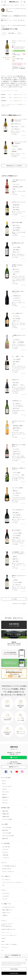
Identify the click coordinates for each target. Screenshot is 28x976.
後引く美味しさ (16, 512)
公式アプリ (16, 766)
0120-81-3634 (10, 923)
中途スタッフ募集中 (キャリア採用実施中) (9, 944)
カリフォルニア (21, 47)
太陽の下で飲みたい (17, 428)
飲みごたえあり (15, 126)
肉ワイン (22, 384)
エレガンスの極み (16, 247)
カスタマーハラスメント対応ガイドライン (9, 935)
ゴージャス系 (15, 316)
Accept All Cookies (14, 973)
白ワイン (17, 5)
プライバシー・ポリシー (5, 932)
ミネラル (4, 33)
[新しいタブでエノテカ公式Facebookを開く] (6, 772)
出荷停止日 (8, 926)
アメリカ (22, 5)
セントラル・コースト (19, 48)
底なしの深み (15, 382)
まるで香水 (15, 580)
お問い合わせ (3, 920)
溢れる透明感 (21, 342)
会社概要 (2, 941)
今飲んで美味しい (11, 33)
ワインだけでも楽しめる (18, 405)
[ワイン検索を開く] (21, 2)
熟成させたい (15, 384)
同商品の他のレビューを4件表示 (14, 165)
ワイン (12, 5)
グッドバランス (16, 184)
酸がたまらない (16, 269)
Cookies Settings (14, 969)
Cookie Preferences (4, 947)
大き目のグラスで (16, 451)
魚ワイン (20, 33)
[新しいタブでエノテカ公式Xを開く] (11, 772)
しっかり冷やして (16, 271)
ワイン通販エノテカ (5, 5)
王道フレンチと (16, 252)
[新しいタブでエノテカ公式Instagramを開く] (22, 772)
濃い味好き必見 (16, 204)
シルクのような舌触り (17, 533)
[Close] (26, 960)
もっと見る (14, 599)
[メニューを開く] (2, 2)
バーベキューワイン (17, 300)
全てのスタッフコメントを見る (19, 603)
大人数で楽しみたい (17, 295)
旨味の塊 (20, 149)
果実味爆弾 (14, 151)
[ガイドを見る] (5, 2)
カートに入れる (18, 64)
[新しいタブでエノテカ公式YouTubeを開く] (17, 772)
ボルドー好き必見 (16, 227)
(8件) (8, 59)
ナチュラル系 (15, 430)
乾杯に (14, 189)
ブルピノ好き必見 (16, 359)
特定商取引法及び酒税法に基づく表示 (8, 929)
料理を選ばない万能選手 (18, 186)
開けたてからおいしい (17, 517)
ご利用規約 (3, 938)
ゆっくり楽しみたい (16, 129)
